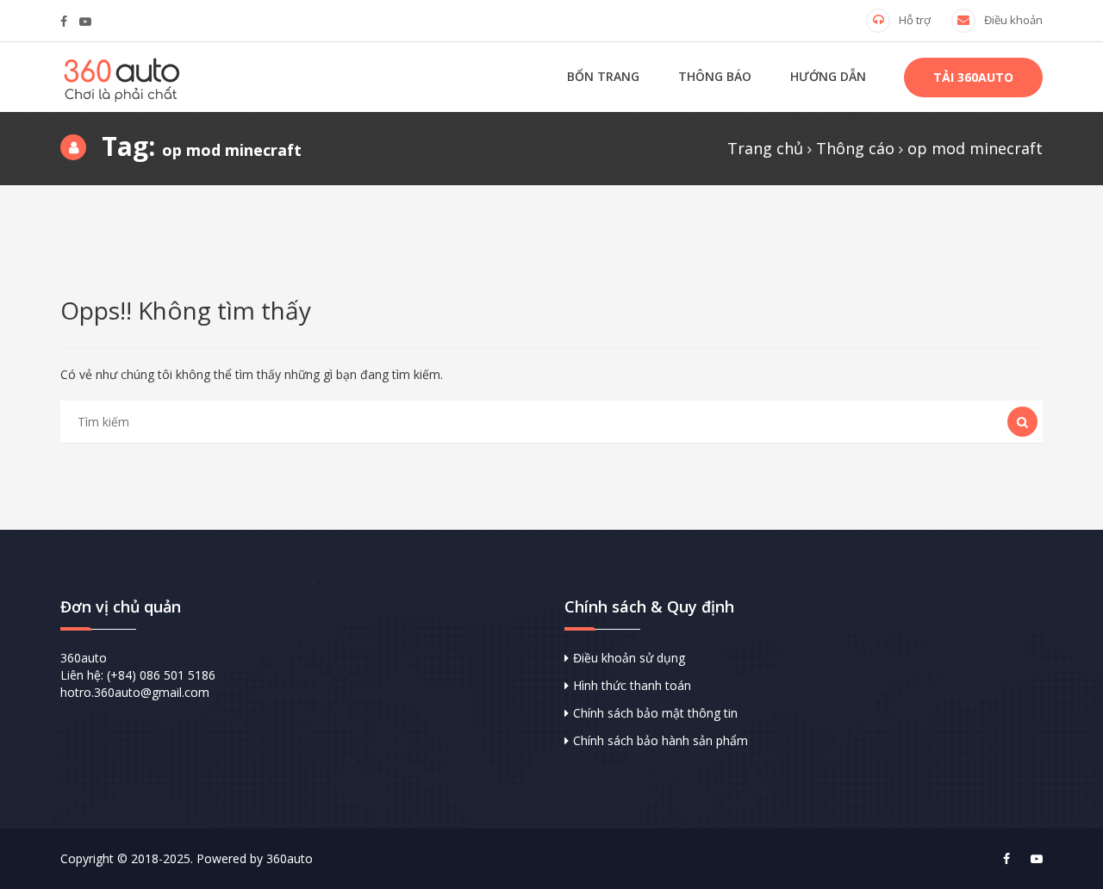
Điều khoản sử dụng (629, 658)
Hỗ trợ (915, 20)
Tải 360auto (973, 77)
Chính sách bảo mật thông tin (655, 713)
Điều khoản (1013, 20)
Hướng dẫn (828, 76)
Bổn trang (603, 76)
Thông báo (714, 76)
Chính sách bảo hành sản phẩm (660, 740)
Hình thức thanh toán (632, 685)
